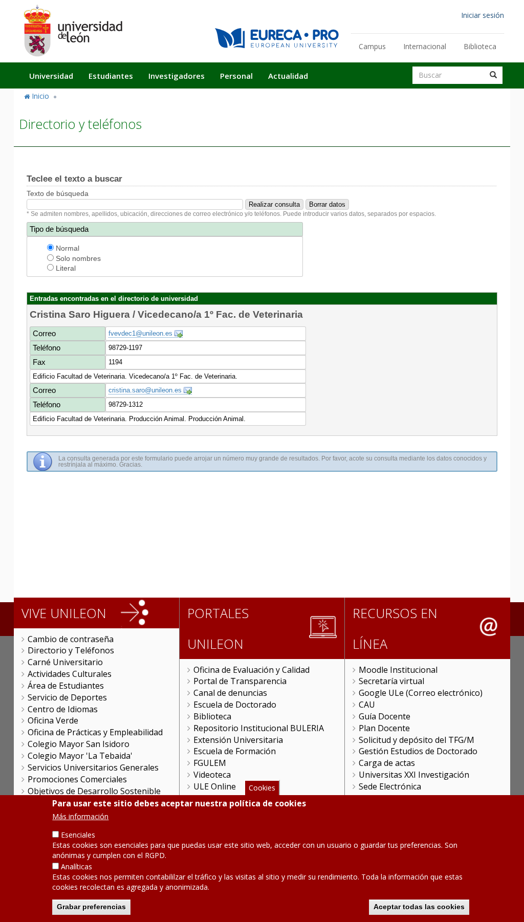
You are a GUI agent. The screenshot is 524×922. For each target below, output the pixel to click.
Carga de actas (387, 763)
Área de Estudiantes (66, 685)
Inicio (40, 96)
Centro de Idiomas (63, 709)
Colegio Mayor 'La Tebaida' (80, 755)
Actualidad (288, 76)
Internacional (424, 46)
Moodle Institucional (398, 669)
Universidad (51, 76)
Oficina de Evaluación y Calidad (251, 669)
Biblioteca (480, 46)
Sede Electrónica (390, 786)
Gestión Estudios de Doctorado (418, 751)
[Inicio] (72, 30)
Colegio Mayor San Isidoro (78, 744)
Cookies (262, 788)
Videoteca (212, 774)
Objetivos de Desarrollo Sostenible (94, 791)
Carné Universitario (65, 662)
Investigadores (176, 76)
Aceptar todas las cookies (419, 907)
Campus (372, 46)
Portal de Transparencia (240, 681)
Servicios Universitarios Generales (93, 767)
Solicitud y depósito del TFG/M (416, 739)
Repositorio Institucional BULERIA (258, 728)
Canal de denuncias (230, 692)
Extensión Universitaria (238, 739)
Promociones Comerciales (77, 779)
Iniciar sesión (482, 15)
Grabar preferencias (91, 907)
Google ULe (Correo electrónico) (421, 692)
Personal (236, 76)
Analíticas (76, 866)
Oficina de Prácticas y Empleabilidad (95, 732)
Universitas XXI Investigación (414, 774)
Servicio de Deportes (67, 697)
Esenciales (78, 835)
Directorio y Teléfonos (71, 650)
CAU (367, 704)
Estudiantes (111, 76)
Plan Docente (384, 728)
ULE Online (214, 786)
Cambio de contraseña (71, 639)
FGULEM (209, 763)
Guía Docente (384, 716)
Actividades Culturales (70, 673)
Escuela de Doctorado (234, 704)
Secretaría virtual (391, 681)
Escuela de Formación (234, 751)
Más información (80, 816)
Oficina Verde (53, 720)
